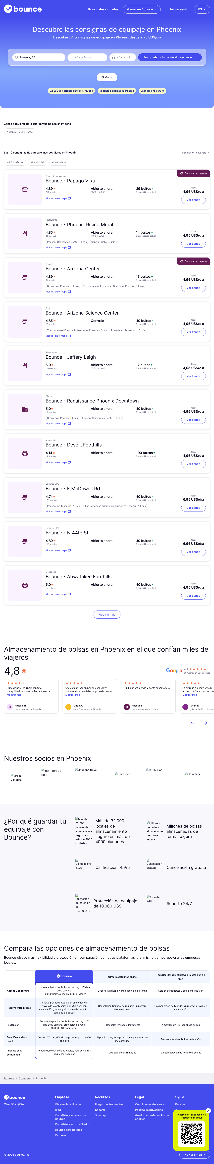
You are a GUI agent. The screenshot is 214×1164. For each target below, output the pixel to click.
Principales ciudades (103, 9)
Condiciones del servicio (151, 1104)
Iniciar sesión (179, 9)
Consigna (25, 1078)
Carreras (60, 1135)
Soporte (100, 1109)
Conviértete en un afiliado (72, 1124)
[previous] (192, 723)
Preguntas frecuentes (109, 1104)
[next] (205, 723)
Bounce (9, 1078)
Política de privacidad (149, 1109)
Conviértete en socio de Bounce (70, 1117)
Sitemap (100, 1115)
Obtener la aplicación (68, 1104)
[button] (170, 57)
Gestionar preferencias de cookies (152, 1117)
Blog (58, 1109)
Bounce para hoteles (68, 1129)
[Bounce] (23, 9)
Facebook (181, 1104)
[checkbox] (20, 131)
